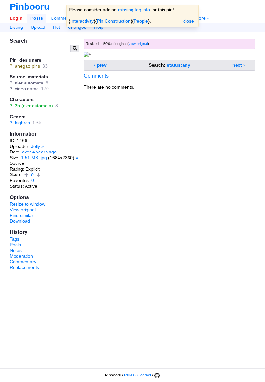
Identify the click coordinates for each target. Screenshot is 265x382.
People (141, 21)
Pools (15, 244)
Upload (38, 27)
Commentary (23, 261)
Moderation (21, 256)
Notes (16, 250)
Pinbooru (29, 7)
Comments (62, 18)
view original (138, 44)
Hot (56, 27)
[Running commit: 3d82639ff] (157, 375)
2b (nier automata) (34, 105)
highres (22, 122)
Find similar (21, 215)
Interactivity (82, 21)
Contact (144, 375)
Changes (77, 27)
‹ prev (100, 65)
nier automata (29, 82)
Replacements (24, 267)
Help (98, 27)
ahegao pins (27, 66)
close (188, 21)
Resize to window (27, 204)
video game (27, 88)
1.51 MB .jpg (34, 157)
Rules (129, 375)
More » (202, 18)
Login (16, 18)
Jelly (35, 146)
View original (23, 209)
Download (20, 221)
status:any (178, 65)
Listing (16, 27)
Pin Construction (114, 21)
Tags (14, 239)
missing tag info (134, 9)
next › (238, 65)
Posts (36, 18)
